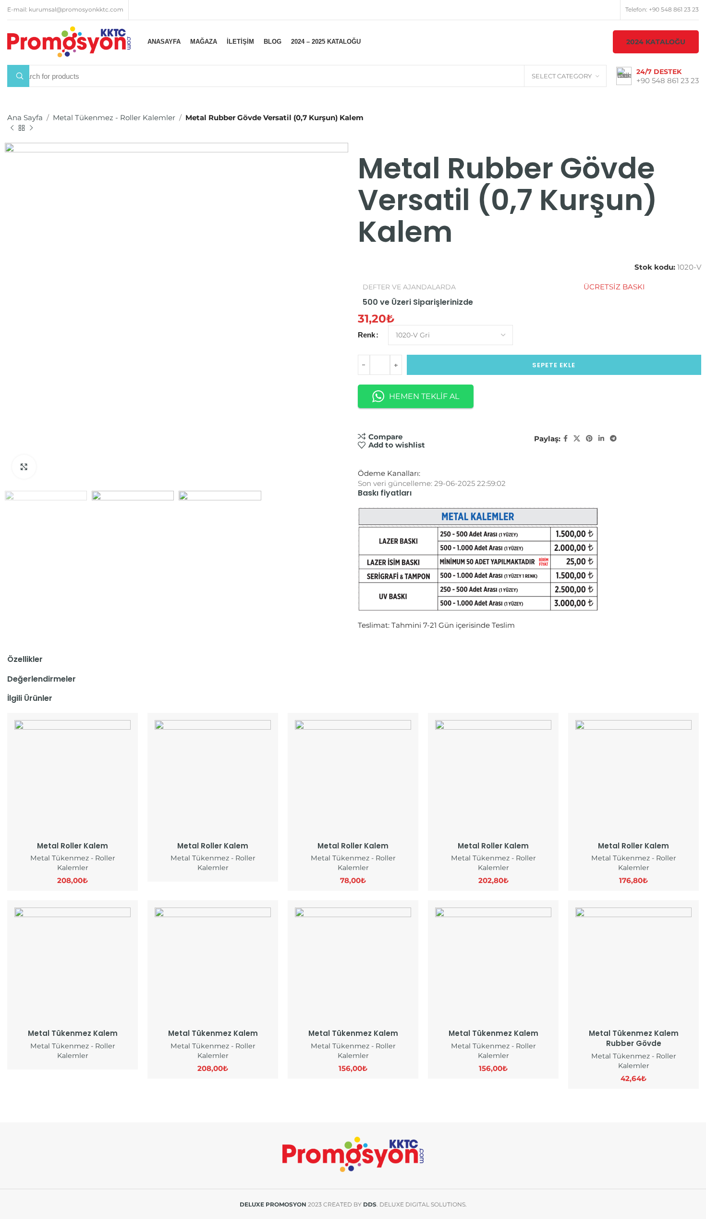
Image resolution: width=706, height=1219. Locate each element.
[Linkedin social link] (601, 438)
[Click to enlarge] (24, 467)
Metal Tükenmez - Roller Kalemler (114, 117)
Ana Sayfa (25, 117)
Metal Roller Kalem (72, 846)
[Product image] (72, 778)
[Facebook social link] (565, 438)
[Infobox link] (657, 76)
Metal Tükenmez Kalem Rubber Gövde (634, 1038)
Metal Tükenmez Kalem (73, 1033)
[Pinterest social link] (589, 438)
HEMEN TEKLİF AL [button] (424, 396)
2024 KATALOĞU (655, 41)
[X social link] (577, 438)
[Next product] (31, 128)
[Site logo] (69, 41)
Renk (366, 335)
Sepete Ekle (553, 365)
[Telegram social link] (613, 438)
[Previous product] (12, 128)
